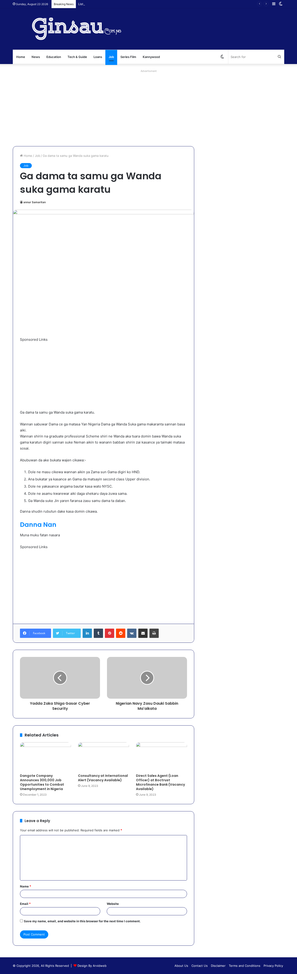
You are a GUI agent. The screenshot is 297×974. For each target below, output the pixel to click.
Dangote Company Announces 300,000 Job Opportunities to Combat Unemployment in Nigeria (42, 782)
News (36, 57)
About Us (181, 966)
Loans (98, 57)
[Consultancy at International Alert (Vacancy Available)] (103, 756)
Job (111, 57)
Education (53, 57)
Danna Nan (38, 524)
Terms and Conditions (244, 966)
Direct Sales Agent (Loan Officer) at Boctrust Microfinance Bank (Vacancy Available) (160, 782)
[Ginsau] (82, 29)
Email (25, 904)
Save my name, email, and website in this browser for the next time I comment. (82, 921)
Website (113, 904)
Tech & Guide (77, 57)
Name (25, 886)
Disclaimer (218, 966)
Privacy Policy (273, 966)
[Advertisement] (148, 106)
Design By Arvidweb (92, 966)
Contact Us (199, 966)
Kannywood (151, 57)
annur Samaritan (34, 202)
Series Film (128, 57)
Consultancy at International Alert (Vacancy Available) (103, 777)
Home (20, 57)
